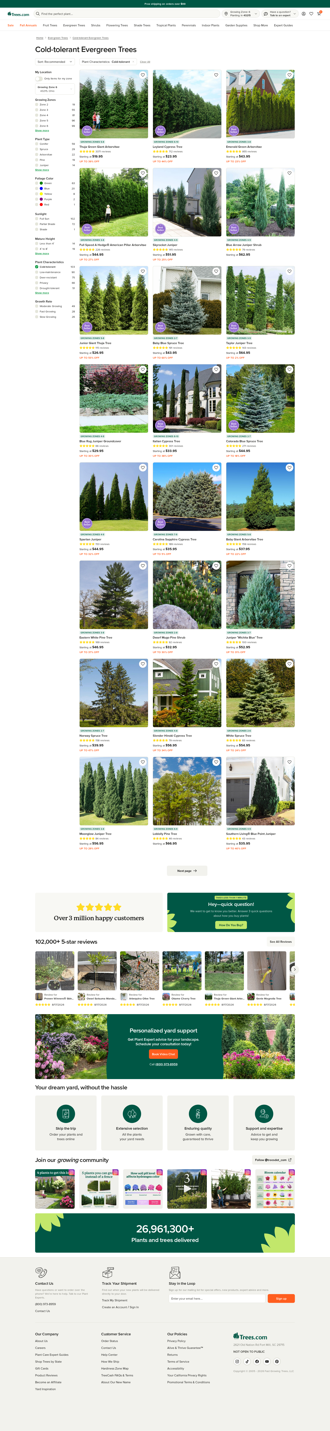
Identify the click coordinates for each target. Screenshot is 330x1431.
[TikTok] (247, 1361)
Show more (42, 130)
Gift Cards (41, 1368)
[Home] (18, 14)
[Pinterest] (277, 1361)
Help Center (109, 1354)
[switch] (39, 79)
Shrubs (95, 25)
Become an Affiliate (48, 1382)
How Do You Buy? (231, 925)
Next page (184, 870)
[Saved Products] (311, 13)
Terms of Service (178, 1361)
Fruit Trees (50, 25)
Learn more (191, 3)
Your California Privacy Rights (186, 1375)
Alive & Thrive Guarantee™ (185, 1347)
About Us (41, 1341)
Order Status (109, 1341)
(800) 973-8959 (166, 1064)
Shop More (260, 25)
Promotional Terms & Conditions (188, 1382)
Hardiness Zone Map (115, 1368)
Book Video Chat (163, 1054)
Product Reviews (46, 1375)
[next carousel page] (295, 969)
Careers (40, 1347)
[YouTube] (267, 1361)
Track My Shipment (114, 1300)
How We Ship (110, 1361)
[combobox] (55, 61)
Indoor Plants (210, 25)
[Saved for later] (143, 75)
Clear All (145, 61)
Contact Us (42, 1311)
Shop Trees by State (48, 1361)
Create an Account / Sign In (120, 1307)
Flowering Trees (117, 25)
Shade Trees (142, 25)
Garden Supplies (236, 25)
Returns (172, 1354)
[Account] (303, 13)
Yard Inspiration (45, 1389)
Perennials (189, 25)
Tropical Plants (166, 25)
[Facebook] (257, 1361)
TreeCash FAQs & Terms (117, 1375)
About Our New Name (116, 1382)
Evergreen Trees (74, 25)
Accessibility (175, 1368)
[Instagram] (237, 1361)
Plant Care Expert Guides (51, 1354)
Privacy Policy (176, 1341)
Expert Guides (283, 25)
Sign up (281, 1298)
